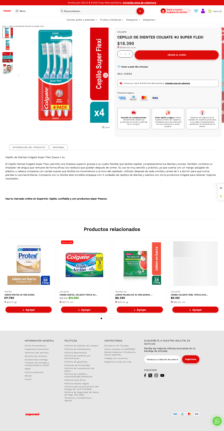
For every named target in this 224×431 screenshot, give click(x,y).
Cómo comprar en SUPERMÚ (119, 349)
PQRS (28, 369)
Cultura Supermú (34, 372)
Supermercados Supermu (6, 11)
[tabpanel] (28, 277)
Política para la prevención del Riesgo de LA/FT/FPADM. (81, 387)
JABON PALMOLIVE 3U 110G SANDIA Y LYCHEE (134, 295)
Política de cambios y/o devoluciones (77, 357)
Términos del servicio (37, 353)
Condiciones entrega (36, 360)
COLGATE (64, 292)
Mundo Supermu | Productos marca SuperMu (120, 353)
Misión (28, 376)
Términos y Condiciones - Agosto (78, 399)
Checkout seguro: (125, 93)
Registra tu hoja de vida (117, 362)
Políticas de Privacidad (77, 365)
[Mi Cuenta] (203, 11)
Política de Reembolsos (77, 349)
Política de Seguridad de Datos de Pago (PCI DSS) (81, 393)
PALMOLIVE (120, 292)
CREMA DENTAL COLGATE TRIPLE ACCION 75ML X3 (79, 295)
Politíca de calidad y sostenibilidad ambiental (78, 375)
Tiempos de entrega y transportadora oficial (37, 364)
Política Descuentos (75, 353)
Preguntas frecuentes (37, 349)
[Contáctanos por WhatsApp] (217, 421)
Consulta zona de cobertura (139, 2)
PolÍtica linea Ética (75, 380)
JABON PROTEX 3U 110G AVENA (19, 295)
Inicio (4, 26)
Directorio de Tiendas (116, 345)
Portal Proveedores (35, 345)
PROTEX (8, 292)
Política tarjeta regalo (76, 383)
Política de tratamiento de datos (79, 369)
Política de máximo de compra (81, 345)
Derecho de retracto (36, 356)
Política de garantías (75, 362)
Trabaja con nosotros (116, 358)
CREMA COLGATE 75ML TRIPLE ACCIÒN (190, 295)
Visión (28, 379)
